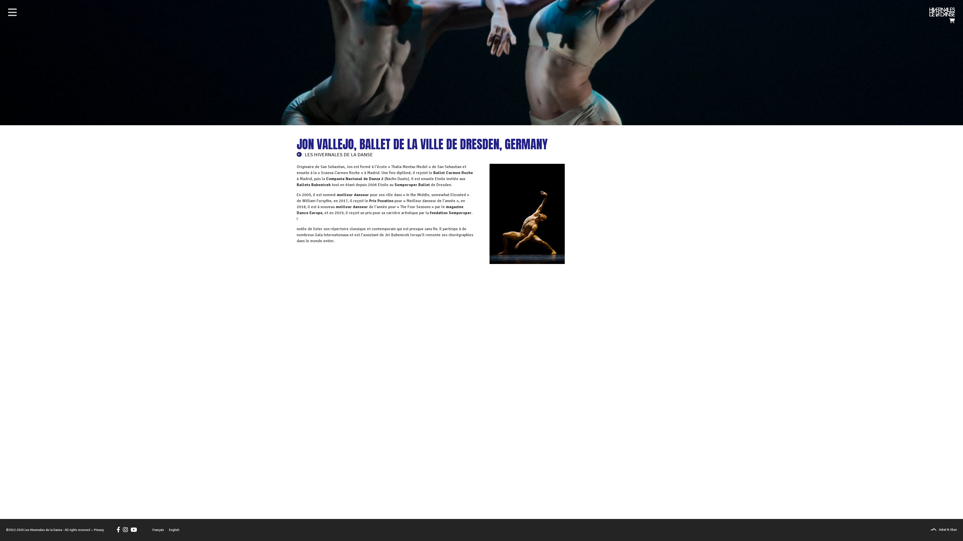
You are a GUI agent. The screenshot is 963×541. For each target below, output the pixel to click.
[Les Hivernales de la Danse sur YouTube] (133, 530)
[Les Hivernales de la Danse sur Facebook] (119, 530)
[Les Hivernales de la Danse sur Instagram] (125, 530)
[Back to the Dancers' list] (300, 155)
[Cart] (952, 21)
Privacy (99, 530)
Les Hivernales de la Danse (43, 530)
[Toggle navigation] (12, 12)
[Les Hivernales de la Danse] (942, 11)
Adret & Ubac (948, 530)
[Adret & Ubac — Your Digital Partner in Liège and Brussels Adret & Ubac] (933, 530)
